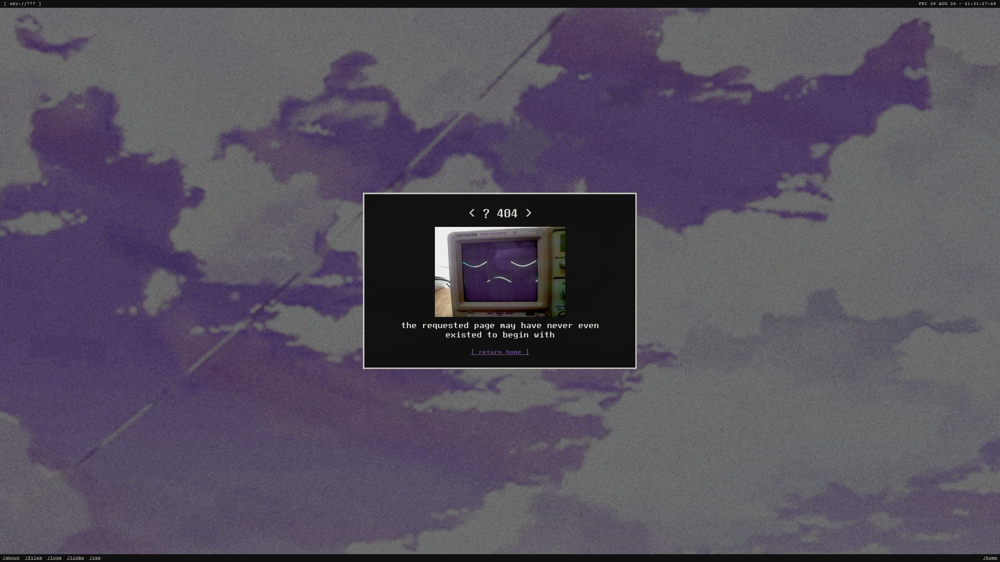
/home (990, 558)
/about (11, 558)
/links (75, 558)
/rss (95, 558)
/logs (54, 558)
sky (14, 4)
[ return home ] (500, 352)
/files (33, 558)
